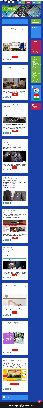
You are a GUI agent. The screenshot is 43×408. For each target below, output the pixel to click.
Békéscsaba (12, 29)
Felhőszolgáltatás (34, 75)
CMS (9, 178)
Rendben (22, 0)
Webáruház (7, 361)
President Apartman (18, 68)
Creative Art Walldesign (12, 141)
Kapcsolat (39, 2)
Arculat (10, 29)
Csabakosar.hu (22, 211)
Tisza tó (17, 105)
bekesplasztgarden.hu (22, 32)
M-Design (12, 286)
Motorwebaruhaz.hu (34, 80)
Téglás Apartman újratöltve (10, 104)
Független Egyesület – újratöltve (12, 360)
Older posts (6, 397)
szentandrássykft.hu (19, 252)
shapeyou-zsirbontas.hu (6, 289)
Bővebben (19, 0)
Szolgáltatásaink (29, 2)
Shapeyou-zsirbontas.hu (9, 285)
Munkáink (4, 29)
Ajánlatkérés (34, 2)
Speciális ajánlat (34, 72)
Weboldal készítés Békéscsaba (36, 73)
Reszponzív (21, 29)
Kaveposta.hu (34, 76)
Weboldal (7, 29)
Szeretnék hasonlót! (14, 383)
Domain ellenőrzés (34, 59)
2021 (6, 286)
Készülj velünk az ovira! (35, 79)
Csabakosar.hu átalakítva (10, 211)
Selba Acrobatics (34, 77)
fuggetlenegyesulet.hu (20, 365)
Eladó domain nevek (34, 60)
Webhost (5, 106)
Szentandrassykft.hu (8, 247)
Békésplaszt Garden (8, 28)
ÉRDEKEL (14, 57)
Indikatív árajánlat (34, 69)
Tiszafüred (19, 105)
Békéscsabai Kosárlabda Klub (16, 211)
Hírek (4, 286)
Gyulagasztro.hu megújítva (10, 322)
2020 (10, 361)
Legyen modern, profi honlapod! (36, 66)
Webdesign (24, 29)
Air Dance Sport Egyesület (35, 81)
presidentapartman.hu (6, 72)
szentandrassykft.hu (11, 252)
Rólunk (23, 2)
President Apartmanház (9, 67)
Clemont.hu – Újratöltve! (10, 177)
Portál (11, 178)
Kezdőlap (20, 2)
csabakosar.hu (12, 215)
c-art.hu (7, 142)
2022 (9, 211)
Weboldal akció (11, 212)
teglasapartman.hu (11, 106)
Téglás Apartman (22, 105)
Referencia (18, 141)
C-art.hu (5, 141)
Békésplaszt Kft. (16, 29)
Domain (19, 29)
